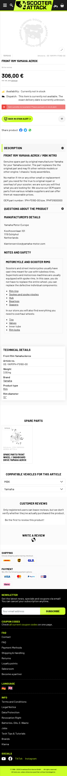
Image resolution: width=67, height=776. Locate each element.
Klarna (5, 744)
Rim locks (14, 329)
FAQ (4, 642)
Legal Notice (9, 706)
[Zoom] (62, 50)
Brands (6, 738)
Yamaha (7, 55)
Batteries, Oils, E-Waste (15, 722)
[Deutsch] (4, 688)
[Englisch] (10, 688)
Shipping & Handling (13, 652)
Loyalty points (10, 663)
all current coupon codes (23, 624)
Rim (5, 388)
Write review (7, 67)
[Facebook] (10, 758)
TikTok (18, 758)
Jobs (4, 728)
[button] (20, 130)
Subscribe (53, 611)
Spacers (13, 304)
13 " (5, 397)
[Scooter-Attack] (33, 5)
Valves (12, 322)
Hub (11, 297)
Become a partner (12, 674)
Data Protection (11, 712)
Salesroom (8, 668)
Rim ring (14, 290)
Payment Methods (12, 647)
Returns (6, 658)
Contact (6, 636)
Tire (11, 319)
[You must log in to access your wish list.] (61, 119)
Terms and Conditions (14, 701)
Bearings (14, 301)
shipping (14, 80)
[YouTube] (4, 758)
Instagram (31, 758)
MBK (7, 481)
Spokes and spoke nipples (24, 294)
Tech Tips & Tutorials (13, 733)
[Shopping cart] (62, 5)
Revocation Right (11, 717)
